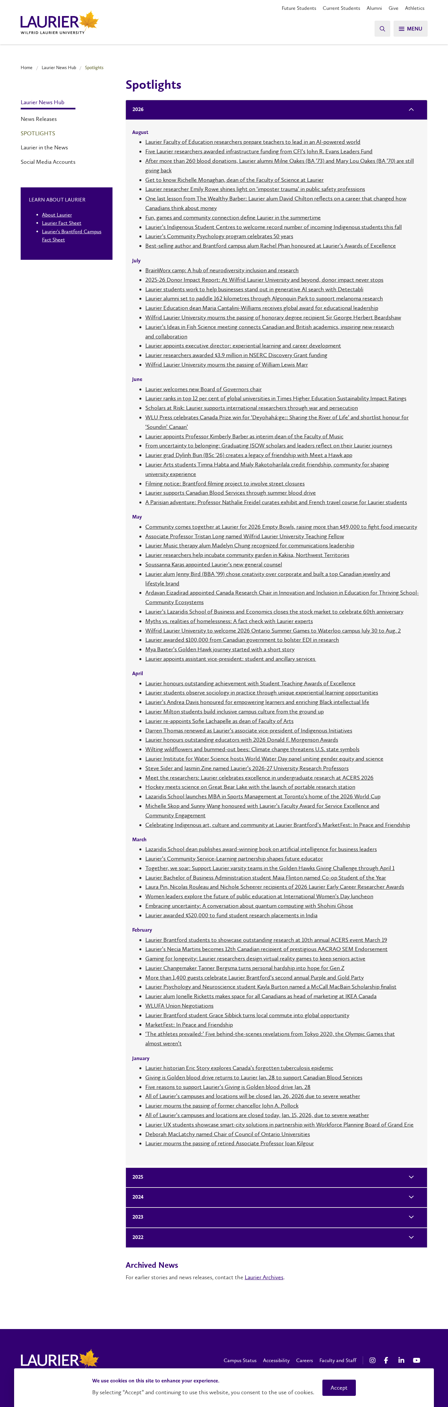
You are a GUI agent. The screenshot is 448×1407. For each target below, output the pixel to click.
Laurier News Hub (59, 67)
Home (26, 67)
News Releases (39, 119)
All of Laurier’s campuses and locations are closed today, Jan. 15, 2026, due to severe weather (257, 1115)
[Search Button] (382, 29)
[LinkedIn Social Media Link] (402, 1360)
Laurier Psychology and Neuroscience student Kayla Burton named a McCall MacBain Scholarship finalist (271, 986)
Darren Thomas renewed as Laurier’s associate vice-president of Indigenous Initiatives (248, 730)
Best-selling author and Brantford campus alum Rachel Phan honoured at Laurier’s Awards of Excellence (270, 245)
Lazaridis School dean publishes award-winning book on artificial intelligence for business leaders (261, 849)
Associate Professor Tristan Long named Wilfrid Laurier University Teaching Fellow (244, 536)
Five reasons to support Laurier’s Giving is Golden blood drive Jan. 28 (228, 1087)
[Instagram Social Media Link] (373, 1360)
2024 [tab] (138, 1197)
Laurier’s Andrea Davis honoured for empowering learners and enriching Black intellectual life (257, 702)
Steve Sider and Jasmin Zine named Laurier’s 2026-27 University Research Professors (247, 768)
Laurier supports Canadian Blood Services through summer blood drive (230, 492)
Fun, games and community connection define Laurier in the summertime (233, 217)
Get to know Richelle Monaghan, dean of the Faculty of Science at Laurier (234, 179)
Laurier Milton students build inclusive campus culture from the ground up (234, 711)
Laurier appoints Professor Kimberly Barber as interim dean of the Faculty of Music (244, 436)
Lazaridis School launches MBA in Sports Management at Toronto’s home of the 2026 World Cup (262, 796)
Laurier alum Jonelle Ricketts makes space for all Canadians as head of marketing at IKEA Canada (261, 996)
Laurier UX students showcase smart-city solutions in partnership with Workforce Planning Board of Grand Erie (279, 1124)
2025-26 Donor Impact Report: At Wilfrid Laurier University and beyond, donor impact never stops (264, 279)
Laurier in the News (44, 147)
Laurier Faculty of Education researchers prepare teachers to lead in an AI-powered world (252, 141)
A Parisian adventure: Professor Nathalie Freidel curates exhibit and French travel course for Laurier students (276, 502)
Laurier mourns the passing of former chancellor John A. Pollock (221, 1105)
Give (393, 8)
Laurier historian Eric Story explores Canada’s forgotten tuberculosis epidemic (239, 1068)
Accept (339, 1387)
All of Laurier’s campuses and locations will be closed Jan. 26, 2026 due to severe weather (252, 1096)
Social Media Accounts (48, 161)
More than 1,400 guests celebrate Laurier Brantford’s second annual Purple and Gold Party (254, 977)
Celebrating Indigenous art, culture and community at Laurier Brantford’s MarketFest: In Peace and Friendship (277, 824)
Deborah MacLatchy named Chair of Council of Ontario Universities (227, 1134)
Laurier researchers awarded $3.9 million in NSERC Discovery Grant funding (236, 355)
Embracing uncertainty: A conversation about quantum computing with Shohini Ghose (249, 905)
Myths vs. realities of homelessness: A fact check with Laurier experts (229, 621)
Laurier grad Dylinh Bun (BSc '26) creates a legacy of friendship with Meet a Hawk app (248, 455)
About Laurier (57, 215)
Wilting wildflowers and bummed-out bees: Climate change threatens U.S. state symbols (252, 749)
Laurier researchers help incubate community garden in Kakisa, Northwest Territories (247, 555)
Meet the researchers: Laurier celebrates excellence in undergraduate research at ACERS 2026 (259, 777)
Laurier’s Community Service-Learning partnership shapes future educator (234, 858)
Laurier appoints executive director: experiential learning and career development (243, 345)
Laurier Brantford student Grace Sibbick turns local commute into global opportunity (247, 1015)
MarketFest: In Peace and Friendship (189, 1024)
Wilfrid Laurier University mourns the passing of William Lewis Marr (226, 364)
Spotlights (38, 133)
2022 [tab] (137, 1237)
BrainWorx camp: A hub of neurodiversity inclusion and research (222, 270)
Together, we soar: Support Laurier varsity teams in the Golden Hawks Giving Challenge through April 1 (270, 868)
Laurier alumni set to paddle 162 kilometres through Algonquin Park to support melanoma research (264, 298)
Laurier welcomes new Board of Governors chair (203, 389)
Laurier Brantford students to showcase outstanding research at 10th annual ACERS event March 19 (266, 939)
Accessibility (276, 1360)
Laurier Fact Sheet (61, 223)
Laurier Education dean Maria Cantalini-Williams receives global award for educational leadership (261, 308)
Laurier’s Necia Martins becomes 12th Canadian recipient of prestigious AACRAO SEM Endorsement (266, 949)
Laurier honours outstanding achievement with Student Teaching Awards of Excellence (250, 683)
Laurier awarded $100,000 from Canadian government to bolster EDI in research (242, 639)
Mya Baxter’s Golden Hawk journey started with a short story (220, 649)
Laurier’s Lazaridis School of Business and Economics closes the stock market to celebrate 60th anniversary (274, 611)
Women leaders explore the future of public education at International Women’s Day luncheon (259, 896)
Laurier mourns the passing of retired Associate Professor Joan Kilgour (229, 1143)
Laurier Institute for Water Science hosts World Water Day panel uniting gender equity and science (264, 758)
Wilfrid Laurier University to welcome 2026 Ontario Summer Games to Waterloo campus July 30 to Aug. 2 (273, 630)
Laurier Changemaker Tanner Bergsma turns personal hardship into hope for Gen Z (244, 968)
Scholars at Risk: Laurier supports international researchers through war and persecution (251, 407)
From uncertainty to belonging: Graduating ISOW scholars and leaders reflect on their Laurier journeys (268, 445)
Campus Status (240, 1360)
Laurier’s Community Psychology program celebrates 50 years (219, 236)
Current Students (341, 8)
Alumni (374, 8)
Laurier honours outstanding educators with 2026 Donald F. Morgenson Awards (241, 739)
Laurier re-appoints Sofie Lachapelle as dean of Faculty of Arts (219, 721)
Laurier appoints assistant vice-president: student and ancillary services (230, 658)
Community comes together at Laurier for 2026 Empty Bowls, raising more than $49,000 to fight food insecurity (281, 526)
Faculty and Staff (337, 1360)
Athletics (414, 8)
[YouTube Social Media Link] (417, 1360)
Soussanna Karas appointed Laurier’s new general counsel (213, 564)
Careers (304, 1360)
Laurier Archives (264, 1277)
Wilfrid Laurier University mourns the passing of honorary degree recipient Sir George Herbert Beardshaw (273, 317)
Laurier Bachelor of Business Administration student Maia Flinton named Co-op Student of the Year (265, 877)
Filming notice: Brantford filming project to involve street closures (225, 483)
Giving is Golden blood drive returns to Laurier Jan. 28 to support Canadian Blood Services (253, 1077)
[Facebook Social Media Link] (388, 1360)
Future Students (299, 8)
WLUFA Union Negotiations (179, 1005)
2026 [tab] (138, 109)
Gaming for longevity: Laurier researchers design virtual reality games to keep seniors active (255, 958)
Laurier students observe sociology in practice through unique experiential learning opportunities (261, 692)
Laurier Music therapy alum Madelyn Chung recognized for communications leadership (249, 545)
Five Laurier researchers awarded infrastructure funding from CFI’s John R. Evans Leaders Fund (259, 151)
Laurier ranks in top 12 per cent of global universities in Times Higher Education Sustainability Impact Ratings (275, 398)
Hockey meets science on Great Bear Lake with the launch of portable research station (250, 786)
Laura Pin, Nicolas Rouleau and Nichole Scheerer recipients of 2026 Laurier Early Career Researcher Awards (274, 886)
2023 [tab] (137, 1217)
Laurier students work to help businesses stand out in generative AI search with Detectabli (254, 289)
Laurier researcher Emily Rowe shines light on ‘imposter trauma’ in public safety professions (255, 189)
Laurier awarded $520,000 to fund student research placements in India (231, 915)
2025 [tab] (137, 1177)
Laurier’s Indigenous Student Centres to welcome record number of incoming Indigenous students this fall (273, 227)
